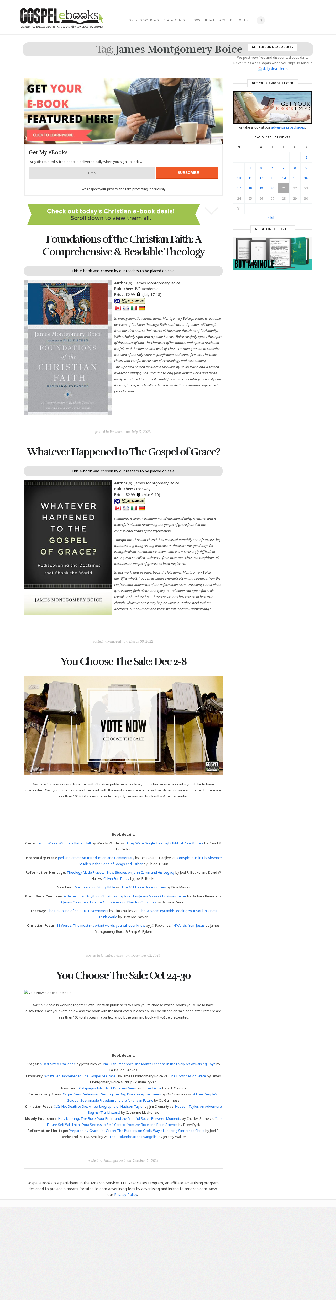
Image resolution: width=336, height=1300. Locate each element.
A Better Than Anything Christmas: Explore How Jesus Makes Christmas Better (125, 896)
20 (272, 188)
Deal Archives (174, 20)
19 (261, 188)
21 (284, 188)
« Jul (271, 217)
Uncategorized (112, 955)
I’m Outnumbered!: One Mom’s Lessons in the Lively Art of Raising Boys (159, 1064)
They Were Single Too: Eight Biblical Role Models (164, 843)
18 (250, 188)
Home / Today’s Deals (143, 20)
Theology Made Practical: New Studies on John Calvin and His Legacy (121, 872)
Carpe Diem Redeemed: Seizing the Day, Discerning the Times (112, 1094)
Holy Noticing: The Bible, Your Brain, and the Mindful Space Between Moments (119, 1118)
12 (261, 177)
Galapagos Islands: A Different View (107, 1088)
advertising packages (288, 127)
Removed (116, 432)
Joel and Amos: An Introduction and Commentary (96, 857)
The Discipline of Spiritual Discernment (77, 910)
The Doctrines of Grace (187, 1076)
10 (239, 177)
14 (284, 177)
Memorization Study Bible (95, 887)
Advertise (226, 20)
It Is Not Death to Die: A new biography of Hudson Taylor (99, 1106)
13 (272, 177)
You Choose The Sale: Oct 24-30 (123, 975)
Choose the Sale (202, 20)
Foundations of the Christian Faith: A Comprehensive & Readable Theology (123, 245)
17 (239, 188)
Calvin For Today (116, 878)
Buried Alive (152, 1088)
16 (306, 177)
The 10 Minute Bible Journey (143, 887)
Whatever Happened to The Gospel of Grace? (123, 452)
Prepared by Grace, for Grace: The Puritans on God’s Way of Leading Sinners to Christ (136, 1130)
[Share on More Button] (160, 420)
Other (244, 20)
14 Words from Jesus (188, 925)
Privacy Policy (125, 1194)
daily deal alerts (275, 68)
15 (295, 177)
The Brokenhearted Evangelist (133, 1136)
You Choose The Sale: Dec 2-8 (123, 661)
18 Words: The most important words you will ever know (100, 925)
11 (250, 177)
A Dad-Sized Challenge (58, 1064)
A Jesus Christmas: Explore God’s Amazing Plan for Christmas (108, 902)
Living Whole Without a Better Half (64, 843)
